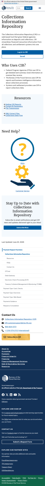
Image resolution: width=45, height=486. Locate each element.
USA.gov (5, 401)
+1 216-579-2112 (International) (17, 331)
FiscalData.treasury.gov (9, 460)
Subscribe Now (22, 227)
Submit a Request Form (22, 442)
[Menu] (40, 8)
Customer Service (22, 191)
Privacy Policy (22, 480)
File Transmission (12, 108)
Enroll (22, 56)
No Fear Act (32, 478)
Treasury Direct (7, 467)
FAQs (22, 163)
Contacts (10, 433)
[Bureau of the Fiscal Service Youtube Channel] (15, 395)
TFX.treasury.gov (7, 464)
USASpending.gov (8, 470)
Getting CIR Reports (13, 104)
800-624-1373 (10, 327)
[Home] (8, 8)
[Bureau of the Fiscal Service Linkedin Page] (11, 395)
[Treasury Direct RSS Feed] (19, 395)
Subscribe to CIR (14, 337)
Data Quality (16, 478)
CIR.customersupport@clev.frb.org (18, 323)
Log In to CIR (22, 52)
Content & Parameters (14, 106)
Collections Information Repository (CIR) (20, 319)
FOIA (24, 478)
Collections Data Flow (14, 115)
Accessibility (6, 478)
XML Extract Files (12, 114)
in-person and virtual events (13, 413)
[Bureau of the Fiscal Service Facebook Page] (3, 395)
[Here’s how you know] (22, 2)
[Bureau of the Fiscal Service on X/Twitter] (7, 395)
